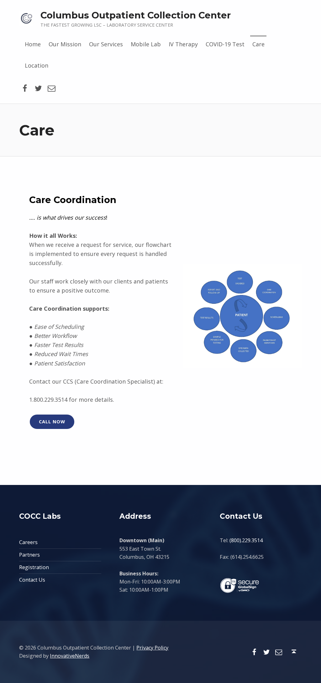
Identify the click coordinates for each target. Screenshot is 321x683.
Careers (28, 542)
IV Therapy (183, 44)
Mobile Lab (146, 44)
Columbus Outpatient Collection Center (135, 15)
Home (33, 44)
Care (258, 44)
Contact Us (32, 579)
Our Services (106, 44)
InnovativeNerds (69, 655)
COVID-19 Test (225, 44)
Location (36, 65)
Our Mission (65, 44)
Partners (29, 554)
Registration (34, 567)
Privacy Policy (152, 647)
